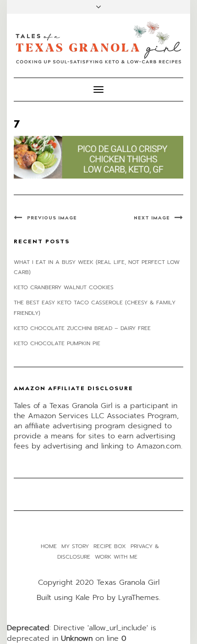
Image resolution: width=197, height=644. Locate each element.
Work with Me (116, 557)
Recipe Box (109, 546)
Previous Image (52, 218)
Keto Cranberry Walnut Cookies (64, 287)
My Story (75, 546)
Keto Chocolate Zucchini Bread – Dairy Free (82, 328)
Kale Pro (90, 597)
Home (49, 546)
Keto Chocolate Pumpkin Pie (57, 343)
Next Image (152, 218)
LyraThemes (138, 597)
